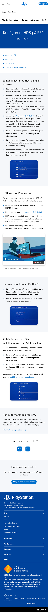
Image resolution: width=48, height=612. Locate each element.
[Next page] (45, 20)
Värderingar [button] (9, 544)
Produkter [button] (8, 538)
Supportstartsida (9, 12)
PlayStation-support (16, 503)
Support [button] (7, 549)
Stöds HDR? (10, 63)
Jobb (5, 520)
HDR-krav (9, 59)
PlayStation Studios (10, 523)
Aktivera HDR (10, 55)
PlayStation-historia (10, 533)
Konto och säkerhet (30, 20)
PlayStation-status (10, 20)
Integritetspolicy (19, 598)
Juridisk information (8, 599)
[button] (24, 251)
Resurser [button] (7, 554)
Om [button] (5, 513)
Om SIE (6, 516)
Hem (5, 503)
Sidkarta (42, 598)
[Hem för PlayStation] (24, 3)
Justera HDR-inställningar (16, 67)
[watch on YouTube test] (38, 262)
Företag (6, 529)
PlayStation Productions (12, 526)
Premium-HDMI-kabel (25, 116)
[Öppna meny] (3, 4)
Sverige (10, 595)
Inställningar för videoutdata (22, 377)
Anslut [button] (6, 560)
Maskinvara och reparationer (14, 505)
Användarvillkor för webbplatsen (32, 600)
